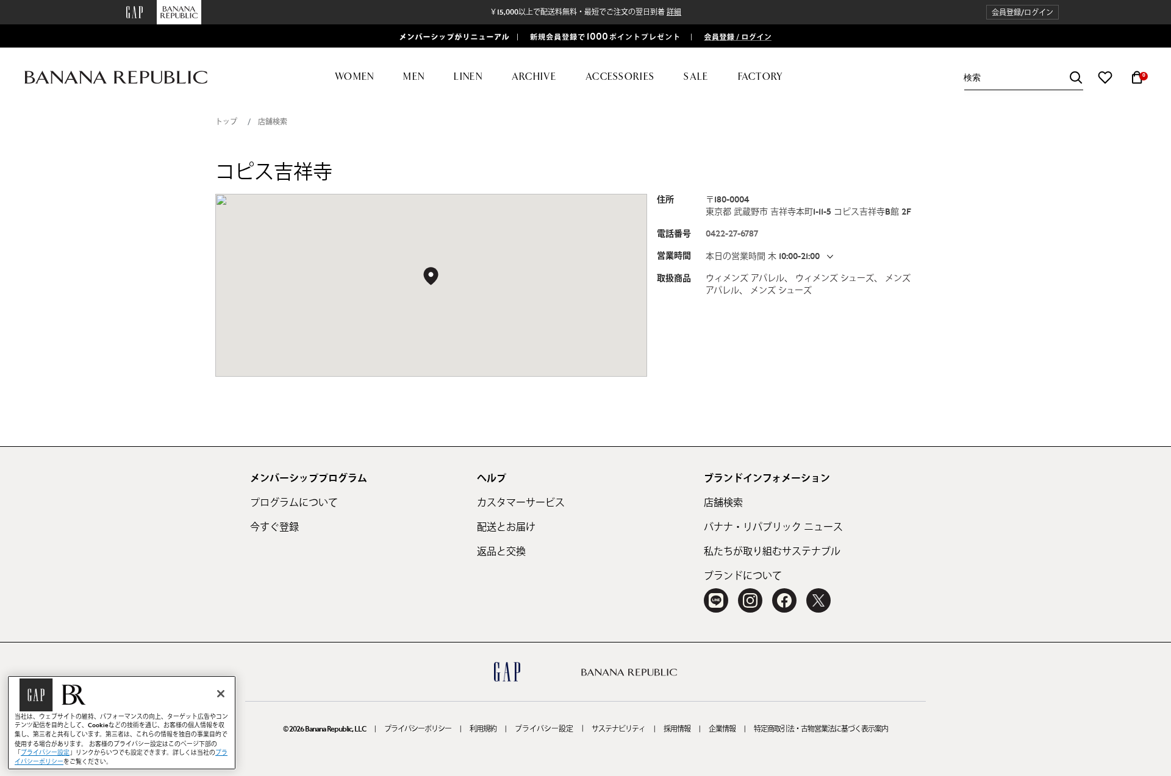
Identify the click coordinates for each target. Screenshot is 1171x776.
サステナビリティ (618, 729)
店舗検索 (272, 122)
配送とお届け (506, 527)
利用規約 (483, 729)
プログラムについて (294, 503)
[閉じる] (220, 693)
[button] (1022, 12)
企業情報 (722, 729)
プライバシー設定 (544, 729)
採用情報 (677, 729)
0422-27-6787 (732, 234)
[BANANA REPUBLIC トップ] (115, 78)
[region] (121, 722)
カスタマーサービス (521, 503)
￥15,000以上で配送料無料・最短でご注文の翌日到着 (585, 12)
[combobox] (1023, 78)
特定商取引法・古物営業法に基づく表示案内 (821, 729)
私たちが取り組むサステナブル (772, 552)
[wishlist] (1105, 77)
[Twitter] (818, 600)
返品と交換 (501, 552)
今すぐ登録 (274, 527)
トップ (226, 122)
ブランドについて (743, 576)
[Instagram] (750, 600)
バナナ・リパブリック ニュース (773, 527)
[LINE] (716, 600)
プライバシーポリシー (417, 729)
